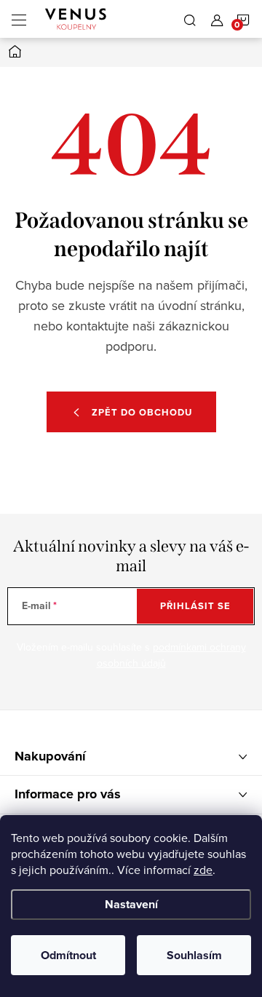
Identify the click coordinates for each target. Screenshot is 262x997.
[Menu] (19, 19)
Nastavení (131, 904)
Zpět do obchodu (142, 412)
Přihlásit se (195, 606)
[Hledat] (190, 19)
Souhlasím (194, 955)
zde (203, 870)
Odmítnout (68, 955)
